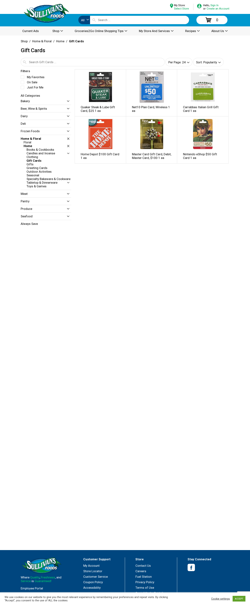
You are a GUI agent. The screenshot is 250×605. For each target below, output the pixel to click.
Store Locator (92, 571)
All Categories (30, 95)
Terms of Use (144, 587)
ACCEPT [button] (239, 598)
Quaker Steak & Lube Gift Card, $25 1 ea (98, 109)
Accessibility (92, 587)
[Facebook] (191, 567)
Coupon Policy (93, 582)
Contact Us (143, 565)
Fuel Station (143, 576)
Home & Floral (42, 41)
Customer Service (95, 576)
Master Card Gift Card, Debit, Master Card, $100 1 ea (151, 156)
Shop (24, 41)
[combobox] (84, 20)
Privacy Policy (144, 582)
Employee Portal (32, 588)
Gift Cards (76, 41)
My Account (91, 565)
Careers (140, 571)
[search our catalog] (94, 20)
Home (60, 41)
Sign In (214, 5)
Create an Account (218, 8)
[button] (67, 101)
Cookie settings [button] (220, 598)
